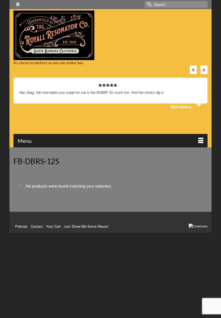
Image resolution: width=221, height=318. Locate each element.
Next (204, 69)
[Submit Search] (149, 4)
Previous (193, 69)
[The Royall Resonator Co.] (110, 35)
